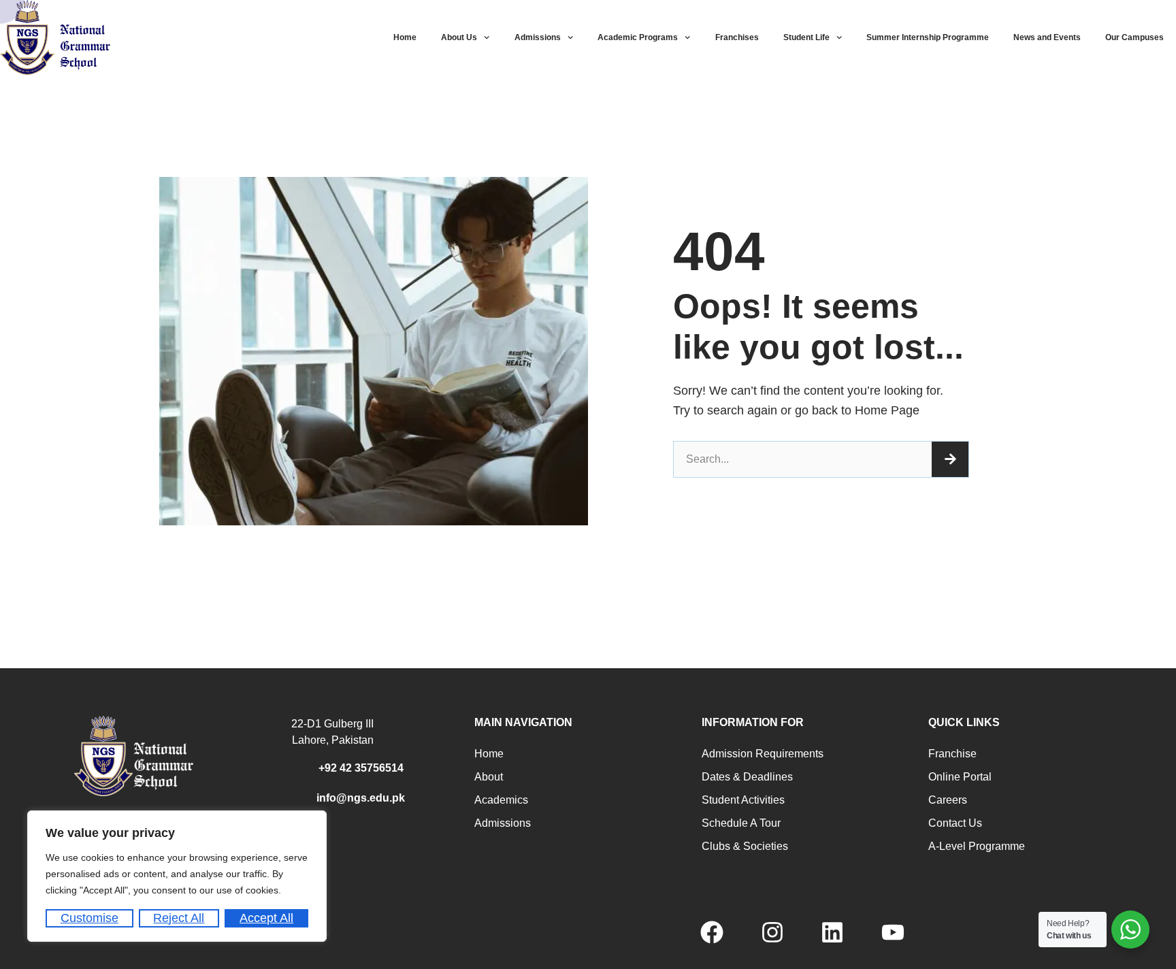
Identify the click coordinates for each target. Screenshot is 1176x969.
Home (404, 37)
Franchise (952, 753)
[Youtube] (892, 932)
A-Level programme (976, 846)
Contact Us (955, 823)
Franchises (737, 37)
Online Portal (960, 777)
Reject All (178, 918)
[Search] (950, 459)
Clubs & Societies (745, 846)
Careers (947, 800)
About (488, 777)
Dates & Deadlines (747, 777)
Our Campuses (1134, 37)
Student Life (806, 37)
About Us (459, 37)
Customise (89, 918)
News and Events (1047, 37)
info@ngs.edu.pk (360, 798)
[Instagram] (772, 932)
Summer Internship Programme (927, 37)
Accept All (266, 918)
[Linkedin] (832, 932)
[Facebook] (712, 932)
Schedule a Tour (741, 823)
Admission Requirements (762, 753)
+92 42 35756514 (361, 768)
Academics (501, 800)
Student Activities (743, 800)
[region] (177, 876)
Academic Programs (638, 37)
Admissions (537, 37)
